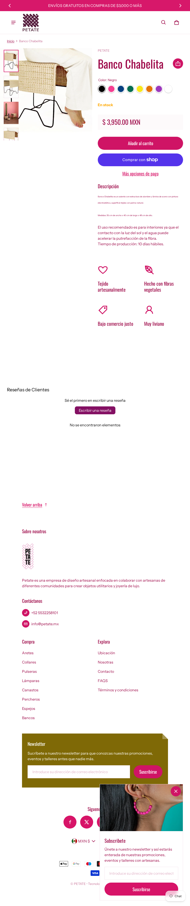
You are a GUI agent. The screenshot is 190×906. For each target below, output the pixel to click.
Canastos (30, 690)
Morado (159, 89)
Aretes (28, 653)
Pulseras (29, 671)
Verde (130, 89)
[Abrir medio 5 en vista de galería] (11, 139)
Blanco (168, 89)
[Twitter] (86, 822)
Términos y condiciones (118, 690)
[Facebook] (69, 822)
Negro (102, 89)
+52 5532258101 (44, 612)
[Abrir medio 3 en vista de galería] (11, 87)
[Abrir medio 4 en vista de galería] (11, 113)
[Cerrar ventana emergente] (176, 791)
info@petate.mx (45, 624)
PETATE (80, 884)
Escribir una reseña (95, 410)
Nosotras (105, 662)
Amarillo (140, 89)
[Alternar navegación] (13, 22)
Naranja (149, 89)
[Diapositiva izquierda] (10, 5)
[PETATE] (31, 22)
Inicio (10, 41)
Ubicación (106, 653)
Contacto (106, 671)
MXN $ (84, 841)
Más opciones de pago (140, 173)
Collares (29, 662)
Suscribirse (148, 771)
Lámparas (30, 680)
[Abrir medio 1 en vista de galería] (11, 61)
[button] (163, 22)
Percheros (31, 699)
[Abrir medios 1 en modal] (46, 94)
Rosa (111, 89)
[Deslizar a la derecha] (180, 5)
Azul (121, 89)
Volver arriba (32, 504)
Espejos (28, 708)
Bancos (28, 717)
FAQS (103, 680)
